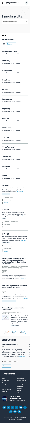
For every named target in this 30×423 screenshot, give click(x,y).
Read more (20, 191)
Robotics (4, 218)
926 (21, 332)
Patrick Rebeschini (8, 147)
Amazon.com (6, 417)
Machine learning (5, 194)
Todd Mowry (6, 61)
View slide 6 (10, 361)
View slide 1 (2, 361)
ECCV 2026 (5, 234)
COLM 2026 (5, 185)
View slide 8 (14, 361)
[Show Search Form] (26, 3)
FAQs (18, 392)
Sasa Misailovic (7, 70)
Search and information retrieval (9, 301)
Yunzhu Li (5, 176)
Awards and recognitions (20, 385)
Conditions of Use (13, 417)
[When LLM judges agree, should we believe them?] (5, 317)
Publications (5, 384)
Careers (19, 390)
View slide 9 (15, 361)
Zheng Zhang (6, 80)
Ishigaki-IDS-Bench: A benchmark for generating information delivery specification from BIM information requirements (14, 261)
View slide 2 (4, 361)
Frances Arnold (7, 99)
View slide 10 (17, 361)
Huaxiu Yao (5, 118)
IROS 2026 (5, 210)
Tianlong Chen (6, 157)
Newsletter (19, 388)
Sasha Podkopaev (17, 312)
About (3, 378)
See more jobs (6, 366)
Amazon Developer (21, 380)
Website (6, 202)
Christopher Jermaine (9, 51)
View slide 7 (12, 361)
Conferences (5, 387)
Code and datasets (6, 389)
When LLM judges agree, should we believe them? (13, 309)
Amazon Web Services (22, 382)
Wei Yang (5, 89)
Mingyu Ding (6, 109)
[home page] (12, 2)
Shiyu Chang (6, 166)
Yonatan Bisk (6, 128)
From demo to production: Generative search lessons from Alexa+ (14, 286)
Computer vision (5, 242)
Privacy (18, 417)
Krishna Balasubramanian (7, 312)
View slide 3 (5, 361)
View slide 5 (9, 361)
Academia (4, 391)
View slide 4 (7, 361)
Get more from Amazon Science (15, 397)
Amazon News (20, 378)
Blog (3, 382)
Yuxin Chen (5, 137)
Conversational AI (15, 325)
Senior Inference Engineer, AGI (10, 344)
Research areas (6, 380)
